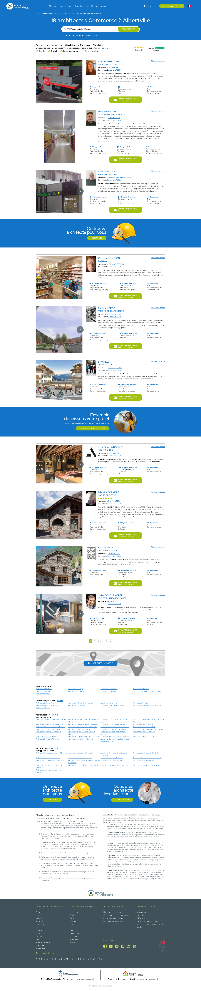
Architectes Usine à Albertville (143, 736)
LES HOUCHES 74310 (116, 264)
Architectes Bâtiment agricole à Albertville (115, 736)
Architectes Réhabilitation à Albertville (146, 765)
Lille (37, 939)
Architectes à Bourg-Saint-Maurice (80, 703)
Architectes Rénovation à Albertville (80, 753)
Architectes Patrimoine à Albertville (80, 739)
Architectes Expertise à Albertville (80, 758)
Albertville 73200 (114, 70)
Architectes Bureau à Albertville (144, 732)
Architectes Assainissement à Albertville (114, 765)
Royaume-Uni (75, 939)
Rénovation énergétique (113, 918)
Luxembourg (75, 933)
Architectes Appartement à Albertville (113, 729)
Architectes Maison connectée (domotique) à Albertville (149, 720)
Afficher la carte (102, 663)
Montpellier (40, 948)
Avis (87, 6)
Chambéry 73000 (115, 314)
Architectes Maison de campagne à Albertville (84, 724)
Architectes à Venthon (43, 694)
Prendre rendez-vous (92, 428)
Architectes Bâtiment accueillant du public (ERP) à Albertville (115, 740)
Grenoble (40, 945)
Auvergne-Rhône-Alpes (53, 13)
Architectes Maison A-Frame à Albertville (82, 727)
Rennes (39, 936)
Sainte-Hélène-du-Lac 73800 (119, 178)
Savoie (79, 13)
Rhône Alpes (70, 13)
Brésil (72, 918)
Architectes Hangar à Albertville (47, 736)
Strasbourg (40, 933)
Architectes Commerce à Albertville (48, 732)
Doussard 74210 (114, 554)
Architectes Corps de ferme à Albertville (114, 727)
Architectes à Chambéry (109, 703)
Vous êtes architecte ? (172, 6)
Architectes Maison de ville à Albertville (49, 724)
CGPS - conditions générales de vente (150, 925)
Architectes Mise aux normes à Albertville (147, 758)
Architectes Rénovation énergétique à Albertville (113, 754)
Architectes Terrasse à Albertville (111, 758)
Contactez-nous (98, 6)
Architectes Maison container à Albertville (50, 727)
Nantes (39, 930)
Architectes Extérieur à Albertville (47, 739)
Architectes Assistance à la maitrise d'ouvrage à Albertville (84, 761)
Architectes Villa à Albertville (143, 724)
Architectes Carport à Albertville (144, 727)
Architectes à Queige (75, 689)
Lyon (38, 915)
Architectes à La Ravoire (76, 705)
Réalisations (79, 6)
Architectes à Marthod (44, 689)
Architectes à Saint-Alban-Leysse (112, 705)
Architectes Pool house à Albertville (48, 729)
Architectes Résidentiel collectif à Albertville (148, 729)
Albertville (53, 715)
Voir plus (95, 35)
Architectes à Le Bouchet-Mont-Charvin (147, 691)
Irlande (72, 927)
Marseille (39, 918)
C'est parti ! (122, 799)
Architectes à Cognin (140, 703)
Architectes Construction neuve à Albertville (51, 753)
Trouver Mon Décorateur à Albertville (122, 979)
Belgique (73, 915)
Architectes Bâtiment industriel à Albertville (83, 736)
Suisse (72, 942)
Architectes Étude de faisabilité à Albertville (83, 765)
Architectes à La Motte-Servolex (47, 705)
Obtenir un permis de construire (116, 915)
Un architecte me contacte (61, 6)
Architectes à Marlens (43, 691)
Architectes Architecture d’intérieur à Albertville (49, 766)
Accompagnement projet (113, 921)
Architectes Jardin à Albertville (143, 760)
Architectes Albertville (92, 13)
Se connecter (151, 6)
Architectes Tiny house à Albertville (112, 724)
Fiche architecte (158, 61)
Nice (38, 927)
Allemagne (74, 912)
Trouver (97, 238)
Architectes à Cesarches (76, 691)
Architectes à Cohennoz (108, 689)
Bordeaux (40, 924)
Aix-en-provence (43, 942)
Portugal (73, 936)
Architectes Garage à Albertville (79, 729)
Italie (71, 930)
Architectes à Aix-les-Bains (45, 703)
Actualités (141, 915)
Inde (71, 924)
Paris (38, 912)
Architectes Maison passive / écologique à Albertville (83, 720)
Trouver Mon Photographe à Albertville (56, 979)
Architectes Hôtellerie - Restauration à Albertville (81, 733)
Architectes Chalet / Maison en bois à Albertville (113, 720)
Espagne (73, 921)
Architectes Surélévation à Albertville (145, 753)
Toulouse (39, 921)
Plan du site (142, 918)
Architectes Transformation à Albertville (50, 760)
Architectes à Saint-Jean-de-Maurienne (147, 705)
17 (106, 641)
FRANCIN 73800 (114, 118)
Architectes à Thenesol (141, 689)
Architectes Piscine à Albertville (111, 760)
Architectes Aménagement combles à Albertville (49, 771)
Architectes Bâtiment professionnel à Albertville (113, 733)
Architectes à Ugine (43, 708)
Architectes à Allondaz (108, 691)
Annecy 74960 (113, 601)
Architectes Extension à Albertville (48, 758)
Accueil (39, 13)
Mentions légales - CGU (147, 921)
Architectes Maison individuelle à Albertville (51, 719)
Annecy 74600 (113, 453)
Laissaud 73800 (114, 67)
